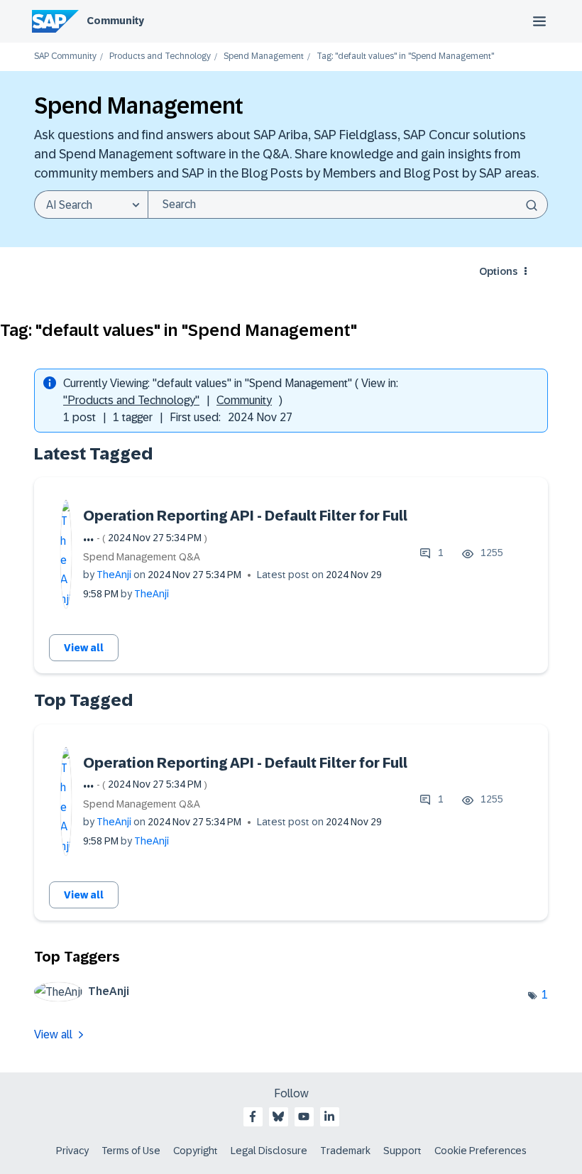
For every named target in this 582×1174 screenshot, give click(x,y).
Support (402, 1150)
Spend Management (264, 56)
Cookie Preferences (480, 1150)
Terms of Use (130, 1150)
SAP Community (65, 56)
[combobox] (348, 204)
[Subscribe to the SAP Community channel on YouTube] (303, 1116)
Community (115, 20)
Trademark (345, 1150)
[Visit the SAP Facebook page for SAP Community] (252, 1116)
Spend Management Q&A (141, 556)
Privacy (72, 1150)
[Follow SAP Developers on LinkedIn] (329, 1116)
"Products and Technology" (131, 400)
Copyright (195, 1150)
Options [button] (498, 271)
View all (84, 647)
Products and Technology (160, 56)
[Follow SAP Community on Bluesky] (278, 1116)
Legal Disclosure (269, 1150)
